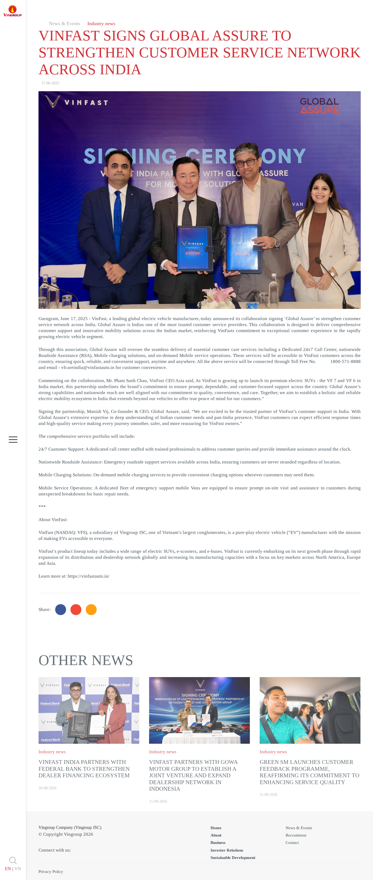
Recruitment (296, 835)
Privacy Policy (51, 871)
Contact (292, 842)
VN (17, 868)
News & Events (64, 23)
